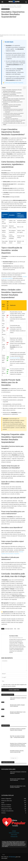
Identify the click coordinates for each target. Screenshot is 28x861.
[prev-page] (2, 719)
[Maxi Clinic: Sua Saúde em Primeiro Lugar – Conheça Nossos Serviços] (5, 738)
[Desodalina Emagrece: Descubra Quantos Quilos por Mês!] (5, 753)
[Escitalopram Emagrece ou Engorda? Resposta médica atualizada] (5, 731)
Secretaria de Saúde (15, 358)
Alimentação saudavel (9, 628)
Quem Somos (14, 834)
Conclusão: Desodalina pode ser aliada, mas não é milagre (14, 123)
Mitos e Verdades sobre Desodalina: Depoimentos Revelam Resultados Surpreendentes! (14, 99)
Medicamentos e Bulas (11, 5)
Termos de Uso (14, 836)
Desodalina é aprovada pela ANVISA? (12, 114)
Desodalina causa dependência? (11, 118)
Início (2, 5)
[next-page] (4, 719)
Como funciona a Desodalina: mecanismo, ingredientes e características (12, 93)
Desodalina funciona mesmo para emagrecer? (14, 109)
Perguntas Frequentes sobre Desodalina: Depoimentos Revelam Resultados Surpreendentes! (12, 106)
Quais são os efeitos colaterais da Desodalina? (14, 113)
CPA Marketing (12, 856)
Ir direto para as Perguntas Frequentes (14, 82)
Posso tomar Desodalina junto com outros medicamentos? (13, 117)
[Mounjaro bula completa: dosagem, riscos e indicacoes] (5, 707)
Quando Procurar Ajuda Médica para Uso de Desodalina (12, 102)
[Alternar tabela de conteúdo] (23, 88)
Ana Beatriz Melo (13, 635)
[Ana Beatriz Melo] (5, 644)
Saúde (18, 628)
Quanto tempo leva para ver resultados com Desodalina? (14, 111)
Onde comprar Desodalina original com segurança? (15, 120)
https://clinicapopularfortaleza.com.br (16, 637)
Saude (5, 5)
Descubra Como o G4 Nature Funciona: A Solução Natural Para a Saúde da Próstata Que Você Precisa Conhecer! (18, 745)
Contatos (14, 831)
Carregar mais (13, 758)
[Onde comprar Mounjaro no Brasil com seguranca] (5, 700)
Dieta (15, 628)
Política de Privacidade (14, 832)
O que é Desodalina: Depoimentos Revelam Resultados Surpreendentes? (12, 90)
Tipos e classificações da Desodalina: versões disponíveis (13, 96)
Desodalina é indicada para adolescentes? (13, 121)
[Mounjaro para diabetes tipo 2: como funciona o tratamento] (5, 714)
